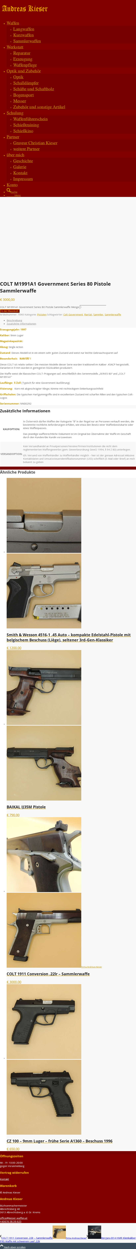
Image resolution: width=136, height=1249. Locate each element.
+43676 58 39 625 (10, 1221)
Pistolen (41, 314)
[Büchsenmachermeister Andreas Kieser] (25, 15)
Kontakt (4, 1179)
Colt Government (73, 314)
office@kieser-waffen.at (13, 1218)
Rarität (88, 314)
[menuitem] (71, 32)
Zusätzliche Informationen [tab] (21, 323)
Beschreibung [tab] (14, 320)
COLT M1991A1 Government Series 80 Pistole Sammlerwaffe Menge (39, 307)
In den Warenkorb (9, 311)
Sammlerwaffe (113, 314)
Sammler (98, 314)
